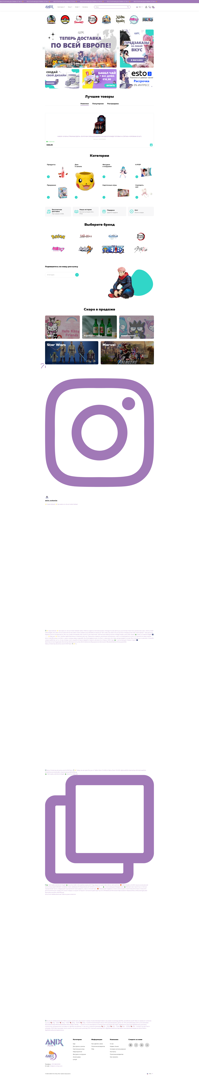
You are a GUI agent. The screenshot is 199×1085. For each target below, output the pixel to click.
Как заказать (114, 1057)
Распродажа (113, 104)
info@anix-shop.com (56, 1066)
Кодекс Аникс (114, 1046)
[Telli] (77, 275)
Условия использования (118, 1049)
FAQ (92, 1049)
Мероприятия (77, 1051)
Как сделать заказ (97, 1044)
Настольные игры (78, 1049)
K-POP (75, 1059)
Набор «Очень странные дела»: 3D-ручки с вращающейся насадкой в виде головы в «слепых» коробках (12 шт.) (99, 136)
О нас (112, 1044)
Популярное (98, 104)
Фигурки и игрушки (79, 1054)
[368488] (151, 145)
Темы (69, 7)
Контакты (85, 7)
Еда (74, 1044)
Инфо (76, 7)
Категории (61, 7)
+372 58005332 (55, 1064)
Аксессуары (77, 1057)
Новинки (84, 104)
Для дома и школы (79, 1046)
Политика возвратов (98, 1046)
